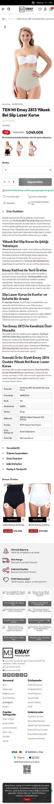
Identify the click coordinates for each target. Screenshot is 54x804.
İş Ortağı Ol (7, 702)
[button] (13, 514)
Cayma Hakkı (33, 698)
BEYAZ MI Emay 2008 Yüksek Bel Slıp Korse (40, 525)
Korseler (6, 736)
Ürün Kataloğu (9, 698)
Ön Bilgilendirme (35, 689)
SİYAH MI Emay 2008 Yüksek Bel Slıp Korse (14, 525)
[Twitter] (17, 675)
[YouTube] (25, 675)
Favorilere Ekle (23, 519)
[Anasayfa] (5, 19)
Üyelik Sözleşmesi (35, 685)
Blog (4, 685)
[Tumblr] (21, 675)
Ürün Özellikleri (14, 211)
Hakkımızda (7, 689)
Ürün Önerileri (14, 458)
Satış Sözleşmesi (34, 693)
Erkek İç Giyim (8, 723)
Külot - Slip (7, 732)
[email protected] (12, 670)
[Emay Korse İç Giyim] (26, 9)
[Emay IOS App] (34, 757)
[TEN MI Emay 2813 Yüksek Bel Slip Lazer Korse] (32, 149)
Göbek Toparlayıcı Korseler (39, 725)
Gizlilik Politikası (38, 793)
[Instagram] (4, 675)
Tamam (27, 799)
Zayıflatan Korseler (36, 716)
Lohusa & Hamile (10, 728)
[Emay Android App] (20, 757)
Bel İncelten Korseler (36, 721)
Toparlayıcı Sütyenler (36, 738)
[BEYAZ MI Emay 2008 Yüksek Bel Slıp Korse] (40, 500)
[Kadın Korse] (11, 19)
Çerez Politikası (34, 702)
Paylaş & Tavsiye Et (16, 469)
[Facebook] (9, 675)
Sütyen (5, 741)
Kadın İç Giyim (8, 719)
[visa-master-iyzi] (27, 752)
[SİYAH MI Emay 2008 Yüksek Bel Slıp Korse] (14, 500)
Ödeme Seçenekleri (17, 453)
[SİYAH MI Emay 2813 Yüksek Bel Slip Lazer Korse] (8, 149)
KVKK (30, 707)
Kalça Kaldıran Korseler (37, 734)
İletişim (6, 707)
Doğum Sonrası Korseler (38, 730)
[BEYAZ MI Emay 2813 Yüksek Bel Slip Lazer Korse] (20, 149)
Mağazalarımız (9, 693)
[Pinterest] (13, 675)
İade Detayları (14, 463)
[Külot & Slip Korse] (14, 19)
